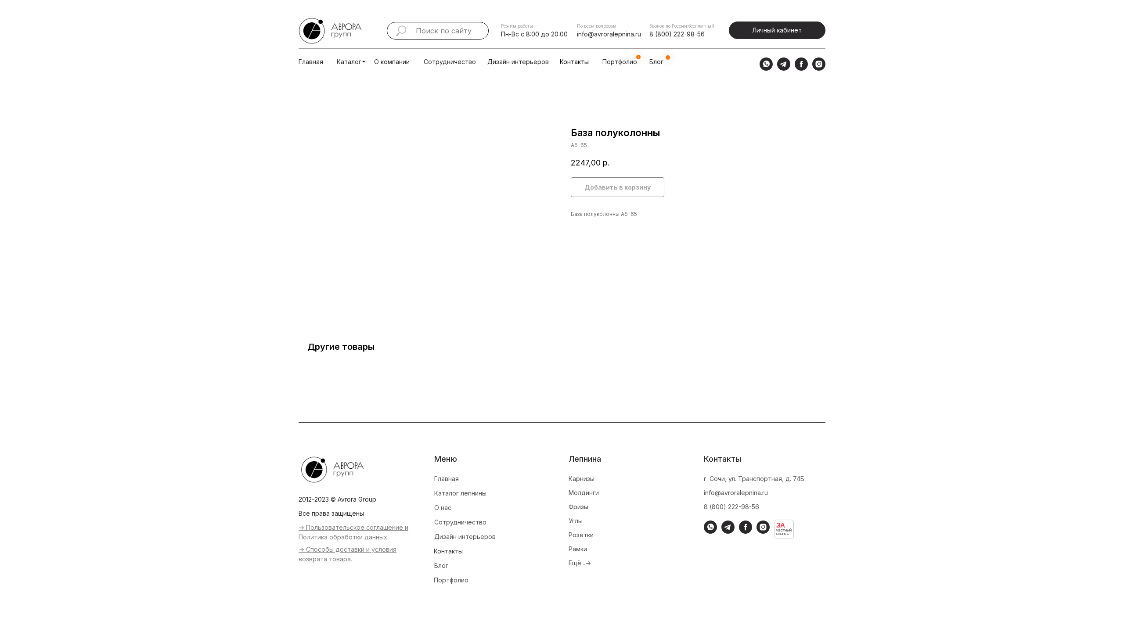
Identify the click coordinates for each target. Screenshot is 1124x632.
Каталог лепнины (460, 493)
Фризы (578, 506)
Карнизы (581, 478)
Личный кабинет (777, 30)
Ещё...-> (580, 563)
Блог (441, 565)
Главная (311, 61)
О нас (442, 507)
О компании (392, 61)
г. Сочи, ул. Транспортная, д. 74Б (754, 478)
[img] (363, 61)
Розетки (581, 535)
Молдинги (584, 492)
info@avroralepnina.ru (609, 34)
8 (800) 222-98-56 (677, 34)
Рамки (578, 549)
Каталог (349, 61)
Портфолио (451, 580)
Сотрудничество (450, 61)
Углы (576, 520)
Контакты (574, 61)
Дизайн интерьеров (518, 61)
